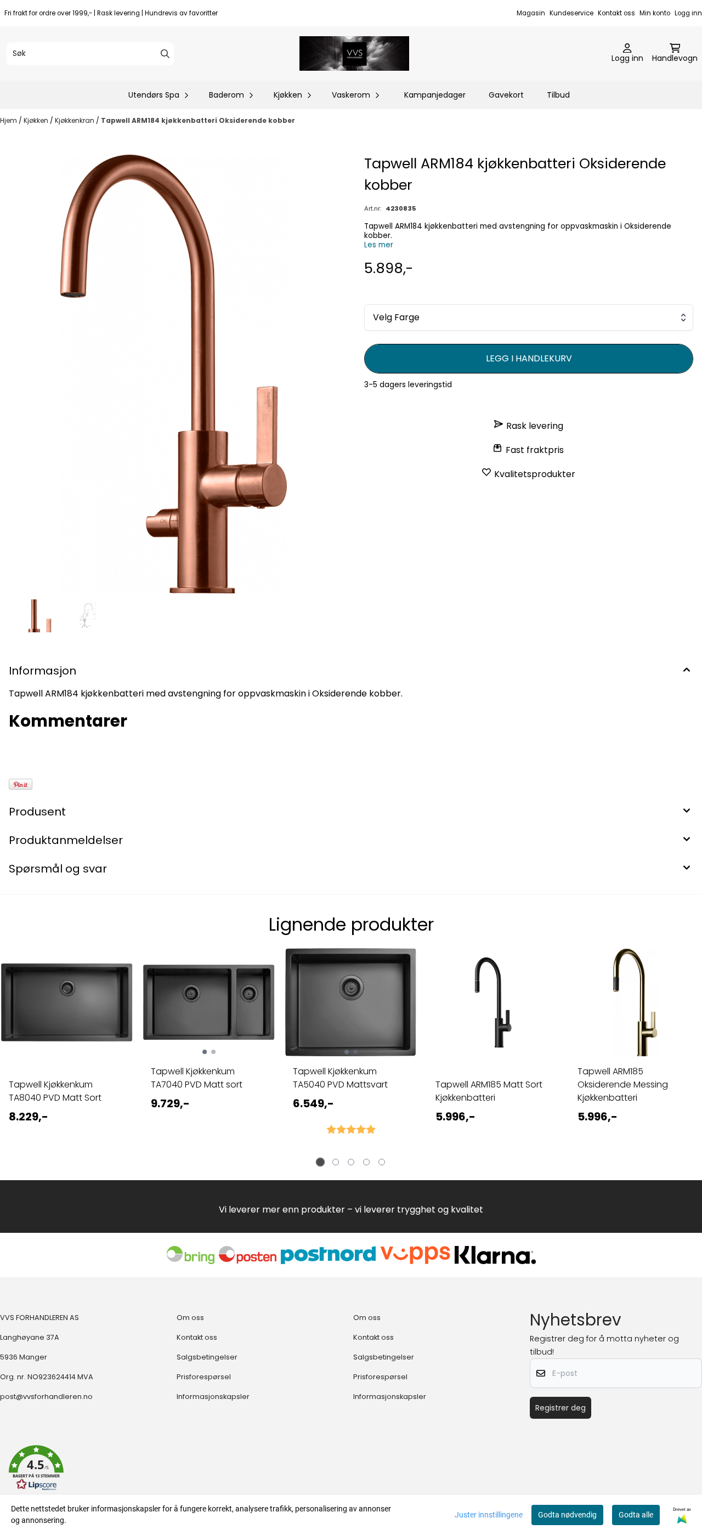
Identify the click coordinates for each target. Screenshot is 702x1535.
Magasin (531, 13)
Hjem (9, 120)
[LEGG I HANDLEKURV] (529, 358)
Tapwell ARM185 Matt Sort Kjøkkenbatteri (488, 1091)
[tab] (320, 1161)
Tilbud (558, 94)
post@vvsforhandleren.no (46, 1396)
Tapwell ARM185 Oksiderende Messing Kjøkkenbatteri (623, 1084)
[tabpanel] (66, 1055)
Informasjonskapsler (213, 1396)
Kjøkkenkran (75, 120)
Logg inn (688, 13)
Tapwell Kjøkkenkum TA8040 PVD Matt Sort (55, 1091)
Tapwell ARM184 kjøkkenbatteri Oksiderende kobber (198, 120)
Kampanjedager (435, 94)
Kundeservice (571, 13)
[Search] (165, 53)
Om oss (190, 1317)
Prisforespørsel (204, 1376)
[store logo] (354, 53)
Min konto (654, 13)
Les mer (378, 245)
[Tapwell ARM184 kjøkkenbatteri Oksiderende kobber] (173, 374)
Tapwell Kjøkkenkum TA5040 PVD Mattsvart (340, 1078)
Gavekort (506, 94)
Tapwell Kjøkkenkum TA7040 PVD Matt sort (196, 1078)
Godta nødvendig (567, 1514)
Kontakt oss (616, 13)
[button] (36, 1468)
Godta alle (636, 1514)
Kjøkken (37, 120)
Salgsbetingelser (207, 1357)
